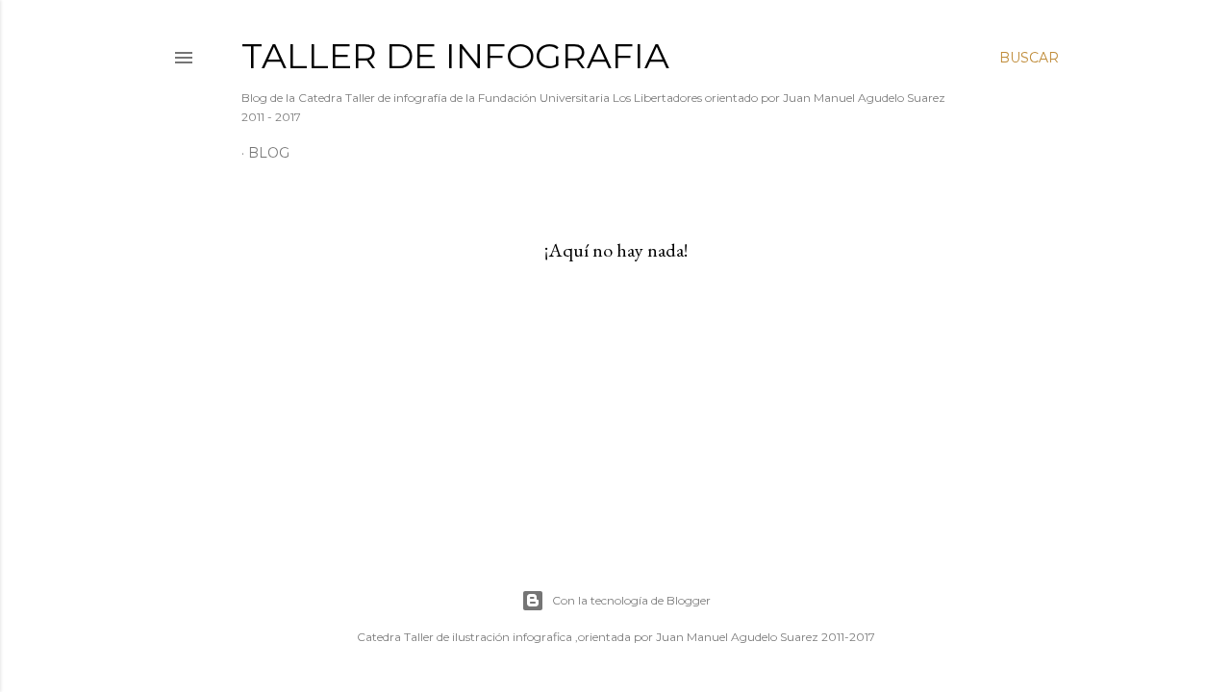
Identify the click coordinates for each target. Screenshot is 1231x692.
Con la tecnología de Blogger (631, 600)
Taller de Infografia (455, 56)
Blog (268, 152)
